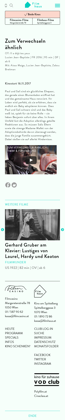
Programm (14, 333)
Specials (11, 337)
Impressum (43, 337)
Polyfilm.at (40, 391)
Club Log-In (43, 328)
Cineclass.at (41, 396)
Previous (2, 229)
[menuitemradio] (18, 21)
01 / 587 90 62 (14, 311)
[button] (57, 5)
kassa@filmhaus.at (45, 320)
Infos (9, 342)
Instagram (42, 363)
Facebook (42, 355)
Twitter (40, 359)
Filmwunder (15, 262)
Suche (39, 333)
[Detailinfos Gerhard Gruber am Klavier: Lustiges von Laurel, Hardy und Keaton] (32, 224)
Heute (10, 328)
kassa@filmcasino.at (17, 316)
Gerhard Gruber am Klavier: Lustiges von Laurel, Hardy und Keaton (32, 250)
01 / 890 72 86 (43, 316)
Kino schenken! (17, 346)
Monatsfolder (46, 346)
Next (62, 229)
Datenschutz (45, 342)
